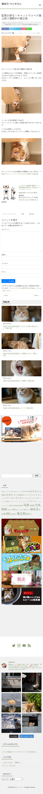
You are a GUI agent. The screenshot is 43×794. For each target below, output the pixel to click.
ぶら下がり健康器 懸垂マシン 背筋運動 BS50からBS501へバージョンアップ (30, 187)
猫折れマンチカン (18, 787)
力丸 (38, 505)
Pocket (24, 28)
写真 (22, 214)
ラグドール (5, 505)
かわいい (11, 494)
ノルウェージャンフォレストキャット (18, 501)
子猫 (13, 509)
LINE (29, 28)
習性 (8, 513)
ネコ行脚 (6, 501)
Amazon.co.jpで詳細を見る (28, 200)
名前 (4, 254)
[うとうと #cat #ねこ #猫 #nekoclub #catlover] (32, 723)
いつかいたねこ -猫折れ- (11, 762)
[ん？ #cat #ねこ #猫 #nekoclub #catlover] (11, 702)
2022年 (11, 491)
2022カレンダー (5, 491)
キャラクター (17, 497)
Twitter (12, 28)
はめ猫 (19, 495)
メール (5, 263)
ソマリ (34, 498)
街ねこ (29, 513)
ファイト (32, 501)
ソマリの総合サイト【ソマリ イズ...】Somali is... (19, 752)
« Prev (5, 295)
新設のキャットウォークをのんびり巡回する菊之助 (20, 174)
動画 (4, 509)
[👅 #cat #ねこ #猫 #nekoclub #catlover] (11, 723)
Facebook (5, 28)
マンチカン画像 (35, 33)
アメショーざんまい (9, 765)
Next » (36, 295)
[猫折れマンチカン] (12, 3)
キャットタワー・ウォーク (22, 33)
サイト (4, 272)
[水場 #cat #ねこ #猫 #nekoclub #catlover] (11, 682)
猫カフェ (27, 509)
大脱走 (9, 509)
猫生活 (34, 509)
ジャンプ (27, 498)
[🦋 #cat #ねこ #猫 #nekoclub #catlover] (32, 702)
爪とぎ (22, 510)
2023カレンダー (18, 491)
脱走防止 (14, 514)
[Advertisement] (19, 457)
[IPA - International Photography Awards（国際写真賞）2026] (32, 682)
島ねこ (17, 510)
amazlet (28, 193)
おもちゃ (34, 491)
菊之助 (31, 214)
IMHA (27, 491)
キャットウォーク (9, 214)
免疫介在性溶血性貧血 (16, 505)
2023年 (24, 491)
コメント (5, 229)
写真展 (32, 505)
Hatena (18, 28)
